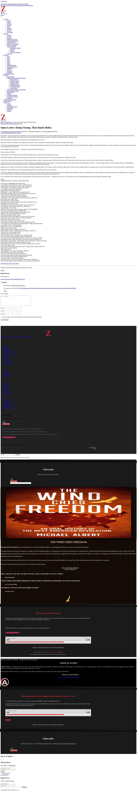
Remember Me (6, 773)
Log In (2, 771)
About (2, 397)
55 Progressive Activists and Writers (11, 131)
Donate (2, 12)
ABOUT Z (6, 102)
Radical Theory (14, 79)
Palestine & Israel (11, 65)
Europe (9, 64)
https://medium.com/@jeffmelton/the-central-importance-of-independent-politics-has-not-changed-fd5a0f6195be (48, 288)
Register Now (12, 765)
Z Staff (8, 104)
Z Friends (9, 105)
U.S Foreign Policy (15, 86)
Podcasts (9, 23)
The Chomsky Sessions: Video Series (16, 89)
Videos (8, 22)
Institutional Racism (15, 85)
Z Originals (10, 32)
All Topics (9, 53)
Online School (10, 76)
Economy (9, 38)
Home (2, 122)
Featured (9, 25)
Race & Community (12, 45)
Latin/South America (12, 66)
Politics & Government (12, 43)
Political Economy (14, 81)
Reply (5, 291)
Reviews (9, 31)
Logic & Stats (13, 88)
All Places (9, 72)
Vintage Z (9, 98)
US (21, 123)
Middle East (10, 68)
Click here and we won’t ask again (50, 652)
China (8, 62)
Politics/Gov (17, 123)
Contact (9, 111)
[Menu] (1, 114)
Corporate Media (11, 42)
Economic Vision (14, 82)
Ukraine (9, 69)
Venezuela (9, 71)
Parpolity (12, 49)
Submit (18, 454)
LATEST (6, 19)
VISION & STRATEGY (10, 99)
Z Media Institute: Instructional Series (16, 78)
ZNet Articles (8, 122)
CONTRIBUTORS (9, 74)
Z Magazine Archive (12, 95)
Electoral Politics (5, 123)
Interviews (9, 29)
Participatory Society (15, 48)
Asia (8, 58)
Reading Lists (10, 92)
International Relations (12, 41)
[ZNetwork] (3, 11)
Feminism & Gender (12, 39)
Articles (9, 21)
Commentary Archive (12, 96)
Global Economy (14, 84)
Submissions (10, 108)
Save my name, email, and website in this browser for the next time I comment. (22, 317)
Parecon (12, 51)
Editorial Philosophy (12, 107)
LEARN (6, 75)
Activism (9, 35)
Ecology (9, 36)
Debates (9, 28)
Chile (8, 61)
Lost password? (4, 775)
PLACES (6, 55)
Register (24, 787)
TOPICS (6, 33)
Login (12, 781)
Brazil (8, 59)
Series (8, 26)
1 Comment (48, 131)
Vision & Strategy (11, 46)
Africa (8, 56)
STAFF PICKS (8, 101)
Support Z (9, 109)
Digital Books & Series (13, 91)
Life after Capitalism (15, 52)
